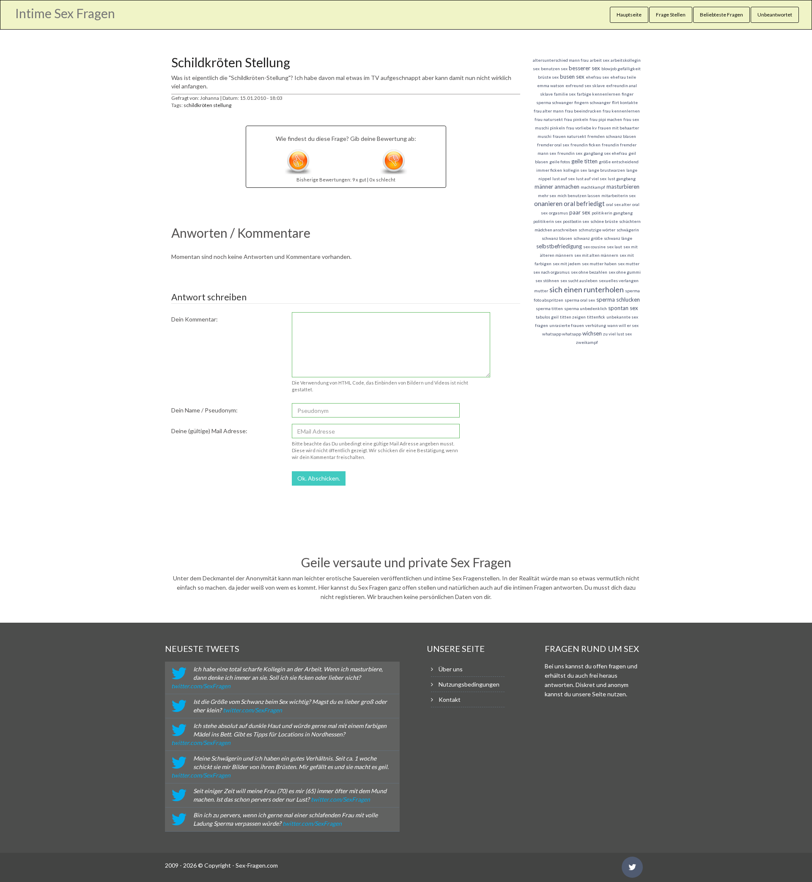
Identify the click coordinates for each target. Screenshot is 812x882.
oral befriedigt (584, 203)
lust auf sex (563, 178)
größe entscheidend (619, 161)
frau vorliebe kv (581, 127)
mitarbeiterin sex (618, 195)
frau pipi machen (606, 119)
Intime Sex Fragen (65, 13)
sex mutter (628, 263)
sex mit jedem (567, 263)
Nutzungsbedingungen (469, 684)
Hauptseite (629, 14)
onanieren (548, 203)
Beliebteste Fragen (721, 14)
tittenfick (596, 316)
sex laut (614, 246)
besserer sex (584, 68)
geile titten (584, 161)
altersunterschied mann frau (561, 60)
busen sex (572, 76)
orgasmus (558, 212)
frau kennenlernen (621, 110)
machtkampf (593, 187)
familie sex (565, 93)
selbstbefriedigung (559, 246)
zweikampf (587, 342)
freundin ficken (586, 144)
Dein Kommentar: (194, 319)
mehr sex (547, 195)
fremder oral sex (553, 144)
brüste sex (548, 77)
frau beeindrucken (583, 110)
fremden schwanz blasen (611, 136)
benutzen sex (554, 68)
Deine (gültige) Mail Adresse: (209, 430)
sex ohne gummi (625, 272)
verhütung (595, 325)
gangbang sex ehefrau (605, 153)
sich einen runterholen (586, 289)
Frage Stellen (671, 14)
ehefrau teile (623, 77)
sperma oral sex (580, 299)
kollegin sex (575, 170)
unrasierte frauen (566, 325)
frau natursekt (549, 119)
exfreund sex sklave (585, 85)
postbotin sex (576, 221)
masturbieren (622, 186)
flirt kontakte (625, 102)
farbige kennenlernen (598, 93)
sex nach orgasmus (551, 272)
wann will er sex (623, 325)
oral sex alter (618, 204)
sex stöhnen (547, 280)
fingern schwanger (592, 102)
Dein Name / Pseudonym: (204, 410)
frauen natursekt (569, 136)
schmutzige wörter (597, 229)
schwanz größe (588, 238)
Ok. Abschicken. (318, 478)
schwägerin (628, 229)
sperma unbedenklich (585, 308)
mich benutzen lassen (578, 195)
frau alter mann (549, 110)
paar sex (579, 212)
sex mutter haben (599, 263)
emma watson (550, 85)
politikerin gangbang (612, 212)
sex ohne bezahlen (589, 272)
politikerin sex (547, 221)
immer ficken (549, 170)
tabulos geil (547, 316)
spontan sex (623, 308)
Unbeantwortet (774, 14)
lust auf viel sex (591, 178)
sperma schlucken (618, 299)
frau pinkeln (576, 119)
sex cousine (594, 246)
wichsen (592, 333)
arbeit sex (599, 60)
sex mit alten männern (596, 255)
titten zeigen (573, 316)
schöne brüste (604, 221)
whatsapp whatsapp (561, 333)
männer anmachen (557, 186)
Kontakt (450, 699)
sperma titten (549, 308)
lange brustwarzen (606, 170)
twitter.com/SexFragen (200, 686)
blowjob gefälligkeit (621, 68)
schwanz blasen (557, 238)
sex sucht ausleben (579, 280)
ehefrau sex (597, 77)
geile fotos (559, 161)
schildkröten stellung (207, 105)
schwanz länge (618, 238)
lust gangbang (622, 178)
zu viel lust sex (617, 333)
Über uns (451, 669)
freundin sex (569, 153)
